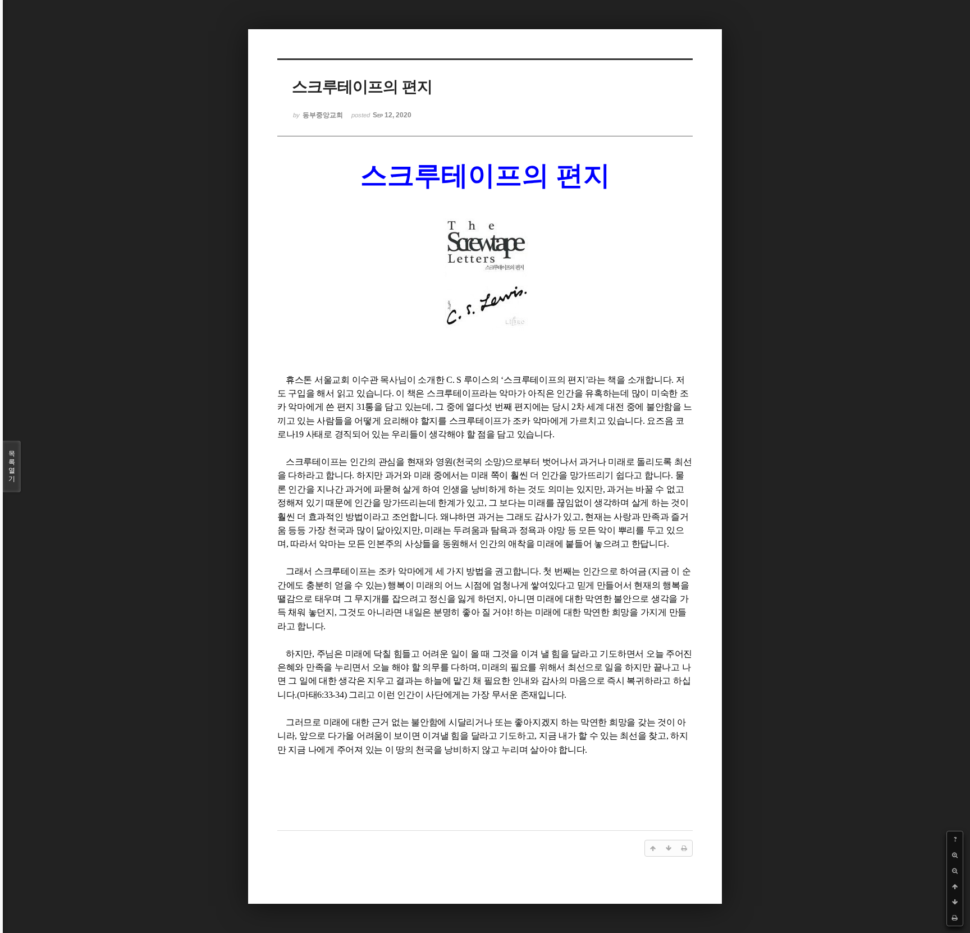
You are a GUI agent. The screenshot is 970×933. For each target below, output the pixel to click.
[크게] (955, 855)
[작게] (955, 871)
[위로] (955, 886)
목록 (11, 466)
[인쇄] (955, 918)
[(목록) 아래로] (955, 902)
